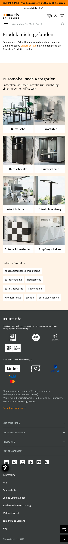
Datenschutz (9, 490)
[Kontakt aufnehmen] (49, 16)
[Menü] (6, 24)
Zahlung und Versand (14, 520)
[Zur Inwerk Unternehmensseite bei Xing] (15, 463)
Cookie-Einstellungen (14, 497)
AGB (5, 482)
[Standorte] (64, 538)
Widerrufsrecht (11, 513)
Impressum (9, 474)
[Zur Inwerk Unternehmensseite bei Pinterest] (47, 463)
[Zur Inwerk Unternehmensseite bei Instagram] (23, 463)
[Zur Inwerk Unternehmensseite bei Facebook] (31, 463)
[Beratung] (64, 529)
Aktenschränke (13, 297)
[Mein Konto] (56, 16)
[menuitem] (5, 24)
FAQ (5, 528)
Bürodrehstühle (13, 279)
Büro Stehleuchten (49, 297)
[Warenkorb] (62, 16)
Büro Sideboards (14, 288)
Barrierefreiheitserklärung (17, 505)
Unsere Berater (29, 45)
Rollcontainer (35, 288)
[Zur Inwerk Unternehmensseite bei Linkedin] (7, 463)
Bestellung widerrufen (14, 407)
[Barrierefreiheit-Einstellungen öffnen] (5, 467)
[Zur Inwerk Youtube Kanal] (39, 463)
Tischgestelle (34, 279)
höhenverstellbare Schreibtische (22, 270)
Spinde (30, 297)
